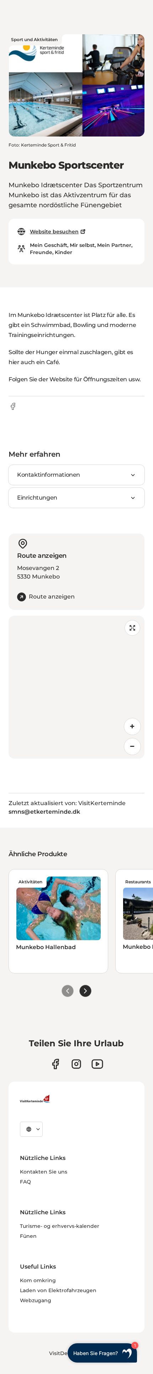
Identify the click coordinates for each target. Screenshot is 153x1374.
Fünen (28, 1236)
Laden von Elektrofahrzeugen (58, 1290)
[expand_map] (132, 628)
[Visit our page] (55, 1064)
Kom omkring (38, 1280)
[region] (76, 687)
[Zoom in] (132, 726)
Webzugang (35, 1300)
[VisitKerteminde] (35, 1099)
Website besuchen (54, 231)
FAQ (25, 1182)
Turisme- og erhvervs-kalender (59, 1226)
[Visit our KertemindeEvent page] (97, 1064)
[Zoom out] (132, 746)
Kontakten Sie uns (43, 1172)
